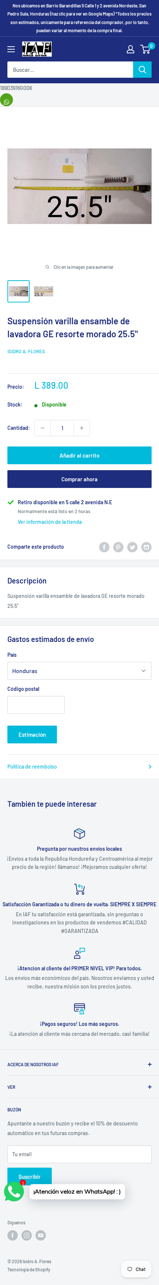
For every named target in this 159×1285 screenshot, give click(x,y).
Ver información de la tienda (50, 522)
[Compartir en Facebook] (104, 547)
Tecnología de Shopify (28, 1269)
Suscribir (29, 1176)
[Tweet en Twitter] (132, 547)
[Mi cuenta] (130, 49)
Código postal (23, 689)
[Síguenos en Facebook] (12, 1235)
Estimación (32, 734)
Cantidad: (18, 428)
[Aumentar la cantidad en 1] (81, 428)
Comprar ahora (79, 479)
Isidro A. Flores (26, 351)
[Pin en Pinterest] (118, 547)
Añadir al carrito (79, 455)
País (12, 655)
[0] (145, 49)
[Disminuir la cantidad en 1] (42, 428)
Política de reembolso (32, 766)
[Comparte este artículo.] (6, 99)
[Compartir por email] (146, 547)
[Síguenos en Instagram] (26, 1235)
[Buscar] (142, 69)
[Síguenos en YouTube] (40, 1235)
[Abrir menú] (11, 49)
